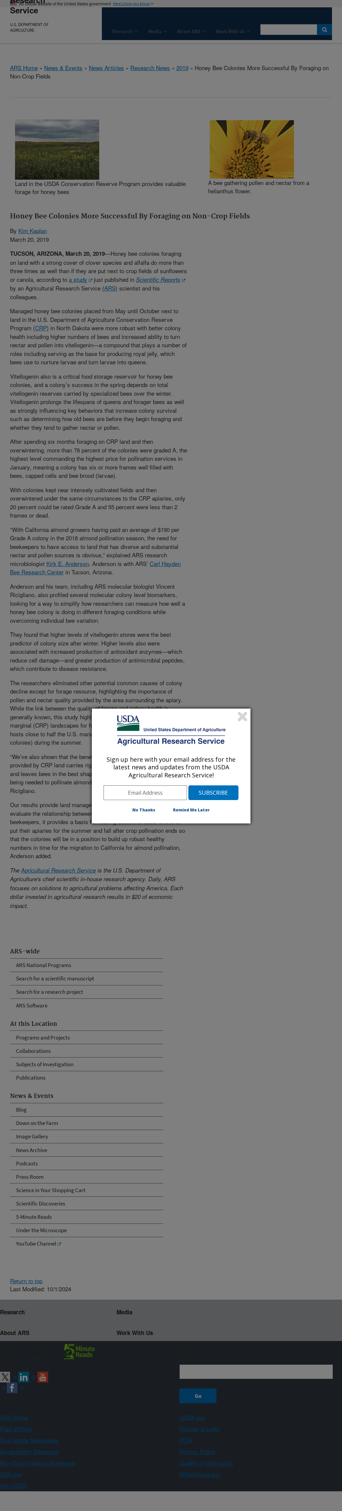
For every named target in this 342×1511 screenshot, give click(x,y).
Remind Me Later (191, 810)
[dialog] (171, 766)
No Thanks (143, 810)
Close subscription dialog (242, 716)
